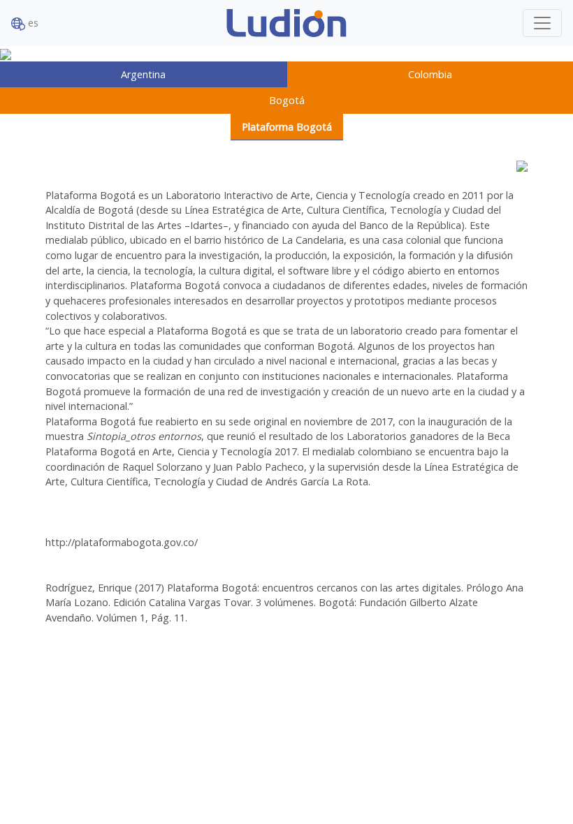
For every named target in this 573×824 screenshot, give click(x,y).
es (31, 22)
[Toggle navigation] (542, 23)
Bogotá (287, 100)
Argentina (143, 74)
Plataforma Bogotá (287, 126)
